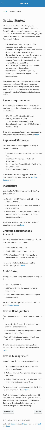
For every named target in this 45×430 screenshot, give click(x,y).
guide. (5, 350)
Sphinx (13, 424)
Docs (5, 11)
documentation (13, 305)
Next (37, 411)
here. (22, 225)
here (37, 135)
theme (24, 424)
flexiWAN (24, 3)
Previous (9, 411)
